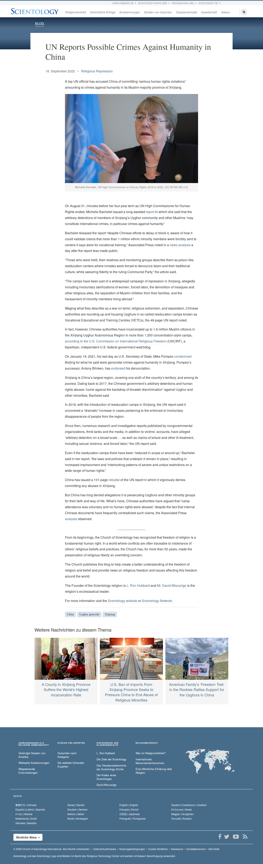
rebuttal (114, 479)
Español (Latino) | (30, 809)
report (150, 211)
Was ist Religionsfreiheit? (151, 753)
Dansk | (75, 805)
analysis (71, 518)
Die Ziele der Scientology (111, 759)
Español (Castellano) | (189, 805)
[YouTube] (235, 837)
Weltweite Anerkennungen (33, 763)
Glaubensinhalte (186, 12)
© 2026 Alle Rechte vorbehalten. (51, 849)
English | (128, 805)
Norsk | (77, 818)
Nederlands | (26, 818)
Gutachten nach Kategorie (67, 755)
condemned (182, 356)
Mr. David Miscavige (171, 585)
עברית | (23, 814)
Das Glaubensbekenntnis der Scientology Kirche (111, 767)
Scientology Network (157, 600)
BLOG (39, 23)
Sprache (17, 795)
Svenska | (26, 823)
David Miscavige (106, 785)
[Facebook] (219, 837)
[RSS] (245, 837)
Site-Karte (213, 849)
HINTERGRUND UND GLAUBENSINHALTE (108, 744)
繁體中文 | (26, 805)
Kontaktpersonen (196, 849)
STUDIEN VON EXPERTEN (71, 743)
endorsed (118, 368)
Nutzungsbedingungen (132, 849)
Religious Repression (97, 71)
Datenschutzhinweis (104, 849)
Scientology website (122, 600)
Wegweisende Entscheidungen (28, 771)
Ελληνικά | (181, 809)
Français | (129, 809)
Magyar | (182, 814)
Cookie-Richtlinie (158, 849)
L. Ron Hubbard (138, 585)
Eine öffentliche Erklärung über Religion (154, 771)
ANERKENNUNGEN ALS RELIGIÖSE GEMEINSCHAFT (33, 744)
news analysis (180, 244)
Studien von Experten (158, 12)
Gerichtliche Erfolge (102, 12)
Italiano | (75, 814)
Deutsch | (77, 809)
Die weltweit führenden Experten (71, 765)
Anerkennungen (129, 12)
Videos (225, 12)
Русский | (181, 818)
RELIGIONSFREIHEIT (147, 743)
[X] (226, 837)
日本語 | (129, 814)
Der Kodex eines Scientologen (106, 777)
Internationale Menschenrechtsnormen (150, 761)
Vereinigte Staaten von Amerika (31, 755)
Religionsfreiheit (75, 12)
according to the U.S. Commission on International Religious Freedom (115, 341)
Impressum (177, 849)
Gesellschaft (209, 12)
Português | (132, 818)
